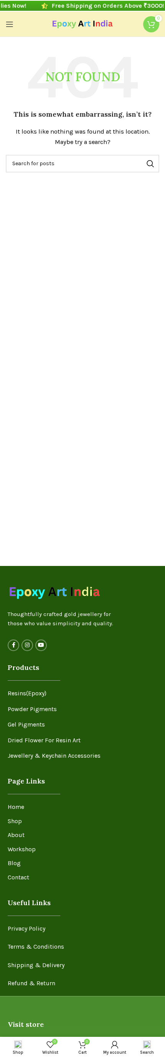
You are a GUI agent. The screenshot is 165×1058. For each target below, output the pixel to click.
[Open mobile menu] (9, 24)
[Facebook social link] (13, 645)
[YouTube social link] (41, 645)
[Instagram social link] (27, 645)
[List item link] (82, 693)
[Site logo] (83, 23)
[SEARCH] (150, 163)
